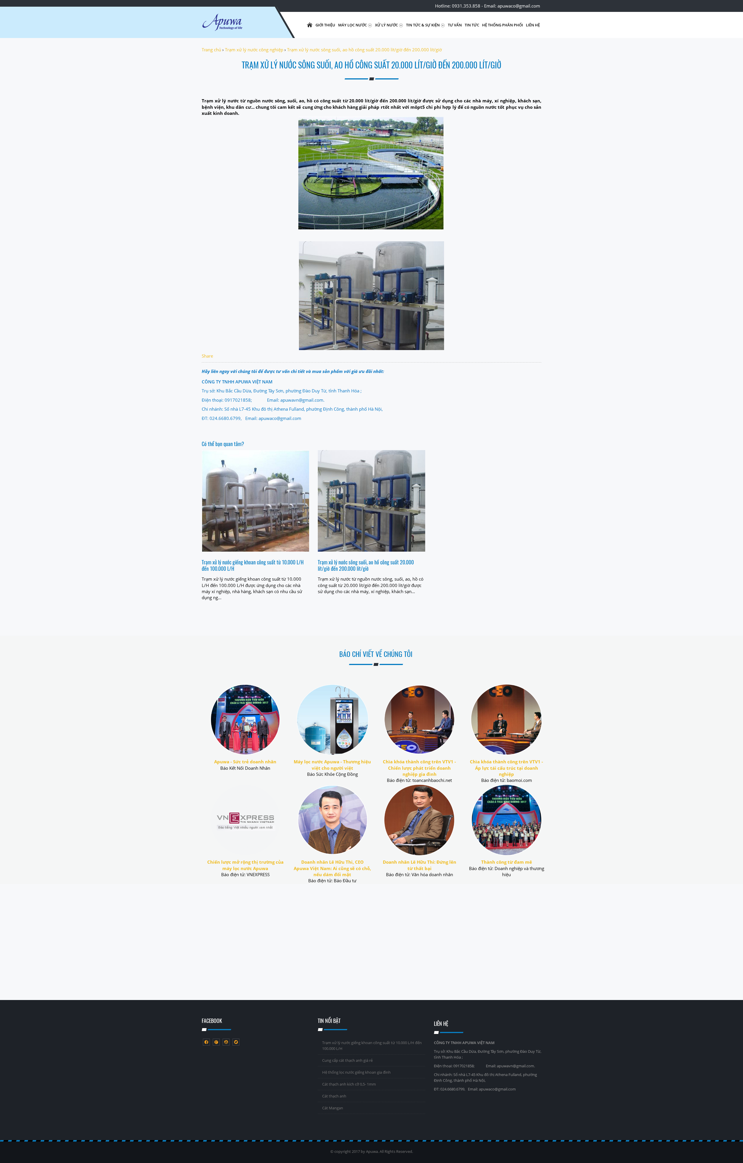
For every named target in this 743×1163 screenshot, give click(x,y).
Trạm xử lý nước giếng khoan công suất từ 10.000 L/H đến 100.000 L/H (253, 565)
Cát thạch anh (334, 1096)
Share (207, 356)
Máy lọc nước (353, 25)
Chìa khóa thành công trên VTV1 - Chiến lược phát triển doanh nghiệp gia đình (419, 768)
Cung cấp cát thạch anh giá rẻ (347, 1060)
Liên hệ (533, 25)
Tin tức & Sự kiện (423, 25)
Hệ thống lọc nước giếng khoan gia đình (356, 1072)
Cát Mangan (332, 1108)
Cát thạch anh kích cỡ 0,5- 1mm (349, 1084)
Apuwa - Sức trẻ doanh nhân (245, 762)
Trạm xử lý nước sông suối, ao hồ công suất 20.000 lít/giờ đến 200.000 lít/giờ (366, 565)
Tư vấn (455, 25)
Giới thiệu (325, 25)
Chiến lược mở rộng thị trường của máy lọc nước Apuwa (245, 865)
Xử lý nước (387, 25)
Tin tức (472, 25)
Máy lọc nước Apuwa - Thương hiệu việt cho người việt (332, 765)
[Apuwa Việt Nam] (236, 25)
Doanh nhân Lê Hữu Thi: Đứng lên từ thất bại (419, 865)
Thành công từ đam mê (506, 862)
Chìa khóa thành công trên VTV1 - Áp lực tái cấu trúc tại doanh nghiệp (506, 768)
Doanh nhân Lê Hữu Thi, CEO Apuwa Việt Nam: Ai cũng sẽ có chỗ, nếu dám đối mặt (332, 868)
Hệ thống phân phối (502, 25)
